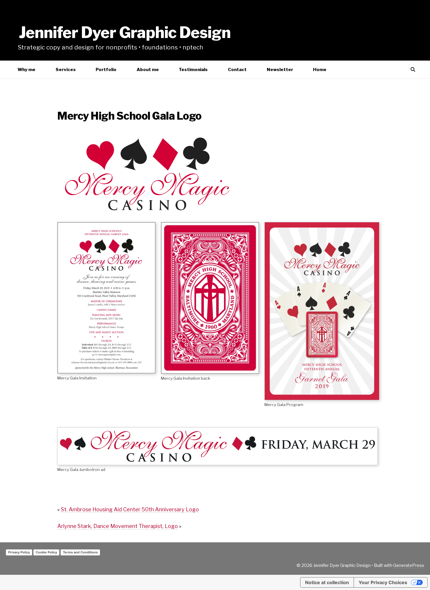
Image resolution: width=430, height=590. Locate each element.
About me (148, 69)
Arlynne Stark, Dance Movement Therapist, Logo (117, 526)
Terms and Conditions (80, 552)
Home (319, 69)
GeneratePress (408, 565)
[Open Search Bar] (413, 69)
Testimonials (193, 69)
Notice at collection (327, 582)
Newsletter (280, 69)
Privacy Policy (19, 552)
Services (66, 69)
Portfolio (106, 69)
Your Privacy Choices (383, 582)
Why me (26, 69)
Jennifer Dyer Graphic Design (125, 32)
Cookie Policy (46, 552)
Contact (237, 69)
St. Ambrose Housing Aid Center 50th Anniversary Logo (130, 509)
